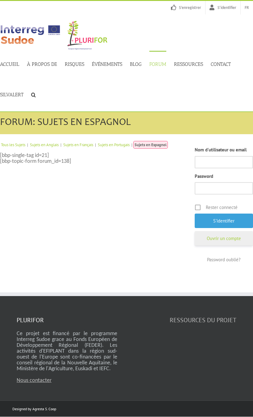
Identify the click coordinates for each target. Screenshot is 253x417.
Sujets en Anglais (44, 144)
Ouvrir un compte (224, 238)
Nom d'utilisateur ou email (221, 150)
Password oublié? (224, 260)
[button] (33, 94)
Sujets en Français (78, 144)
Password (204, 176)
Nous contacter (34, 380)
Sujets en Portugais (114, 144)
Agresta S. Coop (44, 409)
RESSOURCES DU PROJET (203, 320)
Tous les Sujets (13, 144)
